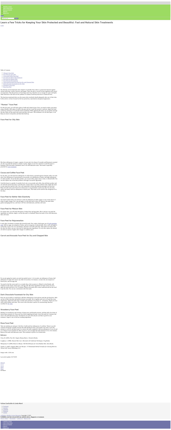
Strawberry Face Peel (9, 85)
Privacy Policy (4, 418)
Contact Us (20, 418)
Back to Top (27, 418)
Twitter (5, 412)
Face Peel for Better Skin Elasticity (12, 77)
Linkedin (5, 409)
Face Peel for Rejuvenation (10, 80)
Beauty (5, 11)
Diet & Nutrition (8, 8)
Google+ (5, 408)
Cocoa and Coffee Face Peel (10, 76)
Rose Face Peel (7, 87)
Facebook (5, 406)
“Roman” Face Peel (8, 73)
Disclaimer (13, 418)
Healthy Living (7, 7)
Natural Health (7, 10)
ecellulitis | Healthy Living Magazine (11, 415)
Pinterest (5, 411)
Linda (2, 25)
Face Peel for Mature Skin (10, 79)
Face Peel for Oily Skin (9, 74)
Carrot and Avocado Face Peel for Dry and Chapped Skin (18, 82)
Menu (2, 16)
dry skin (10, 303)
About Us (6, 13)
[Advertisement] (29, 387)
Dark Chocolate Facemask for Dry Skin (14, 83)
